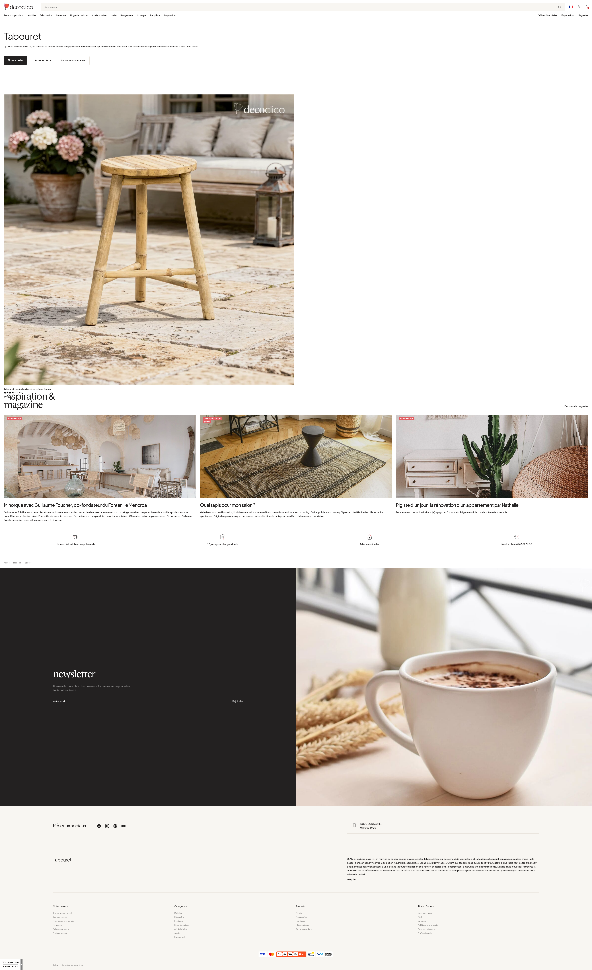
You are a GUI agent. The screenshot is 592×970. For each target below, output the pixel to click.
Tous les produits (304, 929)
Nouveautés (301, 917)
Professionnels (60, 933)
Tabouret (28, 563)
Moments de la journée (63, 921)
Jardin (113, 15)
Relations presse (61, 929)
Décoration (46, 15)
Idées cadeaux (302, 925)
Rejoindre (237, 701)
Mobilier (31, 15)
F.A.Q (420, 917)
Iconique (141, 15)
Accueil (7, 563)
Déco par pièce (60, 917)
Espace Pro (567, 15)
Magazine (583, 15)
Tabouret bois (43, 60)
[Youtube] (123, 827)
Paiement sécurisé (426, 929)
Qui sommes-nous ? (62, 913)
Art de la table (99, 15)
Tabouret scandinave (73, 60)
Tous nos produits (14, 15)
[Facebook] (99, 827)
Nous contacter (425, 913)
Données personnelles (72, 965)
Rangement (126, 15)
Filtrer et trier (15, 60)
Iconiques (300, 921)
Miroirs (299, 913)
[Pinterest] (115, 827)
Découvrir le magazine (576, 406)
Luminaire (61, 15)
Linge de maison (79, 15)
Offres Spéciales (547, 15)
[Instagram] (107, 827)
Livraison (422, 921)
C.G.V (55, 965)
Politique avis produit (428, 925)
